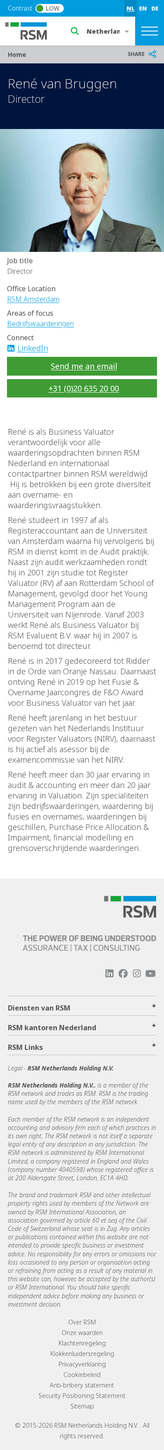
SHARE (136, 54)
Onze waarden (82, 1332)
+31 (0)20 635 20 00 (84, 388)
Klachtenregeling (82, 1343)
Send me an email (84, 366)
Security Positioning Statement (82, 1395)
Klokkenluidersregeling (82, 1353)
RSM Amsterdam (33, 299)
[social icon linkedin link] (13, 348)
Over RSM (82, 1322)
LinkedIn (32, 348)
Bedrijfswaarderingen (40, 323)
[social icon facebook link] (123, 973)
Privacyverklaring (82, 1364)
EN (143, 8)
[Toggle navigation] (149, 31)
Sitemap (82, 1406)
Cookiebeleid (82, 1374)
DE (154, 8)
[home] (31, 30)
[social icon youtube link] (150, 973)
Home (17, 54)
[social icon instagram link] (137, 973)
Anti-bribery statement (82, 1385)
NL (130, 8)
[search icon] (75, 31)
